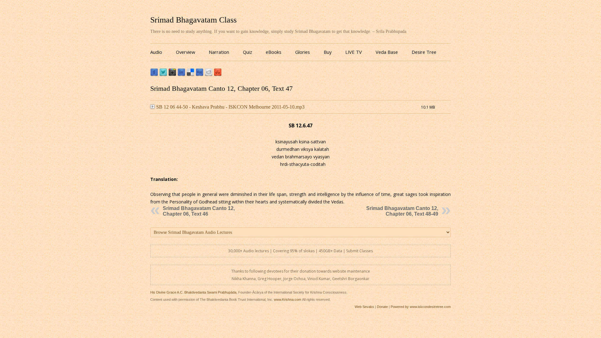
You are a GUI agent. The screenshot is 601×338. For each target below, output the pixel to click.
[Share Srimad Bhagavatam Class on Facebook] (154, 75)
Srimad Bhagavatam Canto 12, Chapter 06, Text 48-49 (402, 211)
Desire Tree (424, 52)
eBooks (273, 52)
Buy (327, 52)
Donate (382, 307)
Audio (156, 52)
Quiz (247, 52)
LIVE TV (353, 52)
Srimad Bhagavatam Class (193, 19)
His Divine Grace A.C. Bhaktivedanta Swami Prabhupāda (193, 292)
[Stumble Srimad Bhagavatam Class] (218, 75)
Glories (302, 52)
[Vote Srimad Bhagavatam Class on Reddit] (209, 75)
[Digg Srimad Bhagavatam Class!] (199, 75)
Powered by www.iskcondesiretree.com (421, 307)
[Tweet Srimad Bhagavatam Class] (163, 75)
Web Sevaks (364, 307)
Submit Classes (359, 250)
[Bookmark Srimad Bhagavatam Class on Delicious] (190, 75)
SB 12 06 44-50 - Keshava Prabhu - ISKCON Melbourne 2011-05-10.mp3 (230, 107)
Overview (185, 52)
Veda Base (387, 52)
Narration (219, 52)
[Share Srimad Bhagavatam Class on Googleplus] (172, 75)
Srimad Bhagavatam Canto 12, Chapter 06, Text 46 (199, 211)
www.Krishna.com (287, 299)
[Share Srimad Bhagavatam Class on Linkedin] (181, 75)
